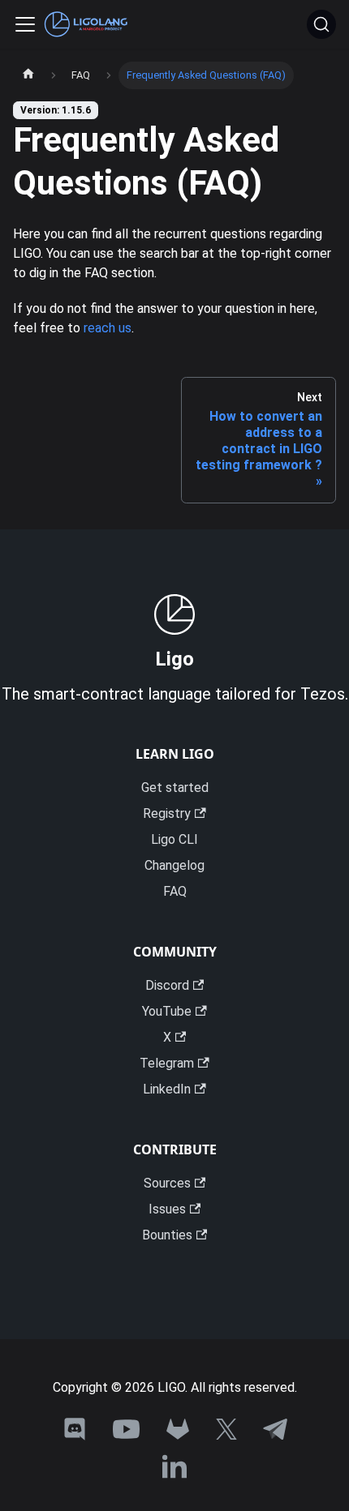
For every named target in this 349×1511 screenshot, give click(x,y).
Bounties (167, 1235)
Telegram (167, 1063)
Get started (175, 787)
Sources (167, 1183)
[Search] (321, 24)
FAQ (175, 891)
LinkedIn (167, 1089)
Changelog (174, 865)
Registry (167, 813)
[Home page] (28, 75)
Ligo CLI (174, 839)
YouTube (167, 1011)
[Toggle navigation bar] (25, 24)
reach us (107, 328)
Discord (167, 985)
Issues (167, 1209)
